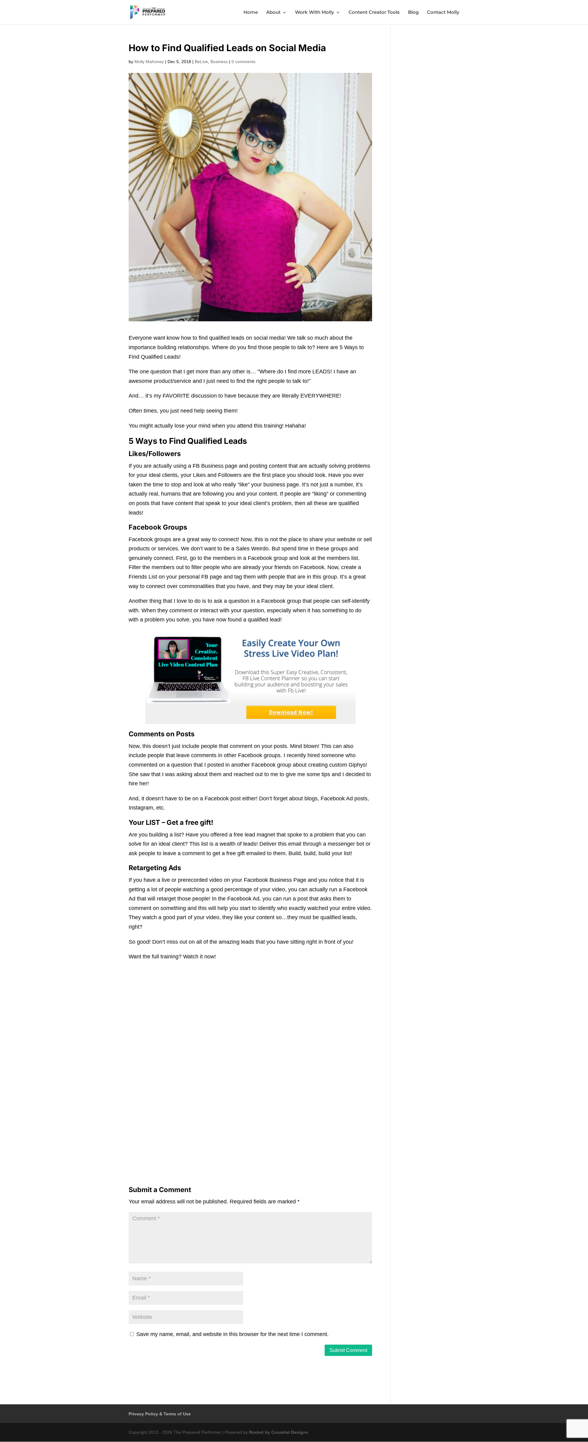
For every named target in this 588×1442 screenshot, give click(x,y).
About (273, 12)
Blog (413, 12)
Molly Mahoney (149, 61)
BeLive (201, 61)
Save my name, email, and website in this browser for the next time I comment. (232, 1334)
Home (250, 12)
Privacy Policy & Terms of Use (160, 1413)
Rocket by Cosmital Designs (278, 1432)
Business (219, 61)
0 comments (243, 61)
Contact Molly (443, 12)
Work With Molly (314, 12)
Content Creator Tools (374, 12)
